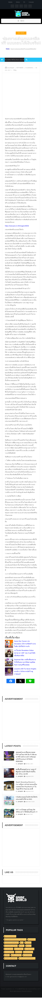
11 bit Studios (19, 948)
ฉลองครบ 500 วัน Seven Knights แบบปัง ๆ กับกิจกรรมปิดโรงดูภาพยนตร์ (25, 671)
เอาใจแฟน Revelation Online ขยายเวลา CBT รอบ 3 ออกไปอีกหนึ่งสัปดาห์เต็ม (24, 652)
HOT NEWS (21, 33)
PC (24, 2)
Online (18, 2)
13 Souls (18, 952)
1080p (7, 955)
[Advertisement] (21, 96)
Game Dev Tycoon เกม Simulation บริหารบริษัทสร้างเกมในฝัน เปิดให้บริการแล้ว (25, 643)
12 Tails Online (29, 948)
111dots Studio (28, 952)
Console (31, 2)
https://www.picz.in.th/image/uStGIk (17, 226)
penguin (20, 763)
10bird (21, 945)
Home (7, 49)
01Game (28, 942)
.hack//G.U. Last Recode (11, 942)
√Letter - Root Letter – (10, 958)
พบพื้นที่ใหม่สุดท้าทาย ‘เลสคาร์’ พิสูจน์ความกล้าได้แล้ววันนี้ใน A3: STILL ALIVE (26, 772)
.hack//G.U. (31, 939)
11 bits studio (8, 948)
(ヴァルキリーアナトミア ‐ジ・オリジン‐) (15, 939)
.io (21, 942)
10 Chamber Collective (11, 945)
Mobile (10, 2)
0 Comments (29, 68)
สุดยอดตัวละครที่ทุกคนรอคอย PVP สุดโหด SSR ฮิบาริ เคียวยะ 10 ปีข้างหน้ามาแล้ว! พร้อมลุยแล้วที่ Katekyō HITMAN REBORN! (26, 756)
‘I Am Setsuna (27, 955)
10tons (28, 945)
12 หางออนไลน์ (9, 952)
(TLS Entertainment (10, 936)
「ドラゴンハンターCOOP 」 (27, 958)
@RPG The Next (16, 955)
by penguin (11, 68)
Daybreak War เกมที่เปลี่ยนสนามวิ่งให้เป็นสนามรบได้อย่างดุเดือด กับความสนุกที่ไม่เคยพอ (25, 662)
